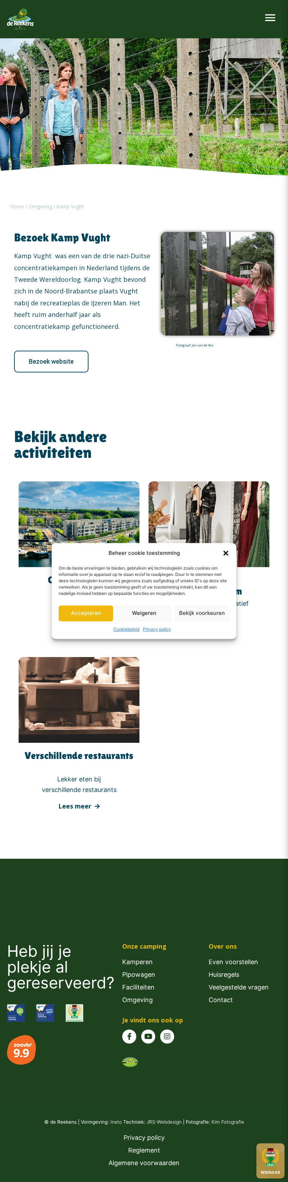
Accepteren (86, 613)
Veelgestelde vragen (239, 987)
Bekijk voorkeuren (202, 613)
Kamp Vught (70, 206)
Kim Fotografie (227, 1122)
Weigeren (144, 613)
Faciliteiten (138, 987)
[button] (225, 553)
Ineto (116, 1122)
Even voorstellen (233, 962)
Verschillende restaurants (79, 755)
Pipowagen (138, 974)
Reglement (144, 1150)
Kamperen (137, 962)
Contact (221, 1000)
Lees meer (75, 806)
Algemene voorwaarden (144, 1163)
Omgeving (40, 206)
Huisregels (224, 974)
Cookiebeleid (126, 629)
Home (18, 206)
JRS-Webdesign (164, 1122)
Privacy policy (157, 629)
